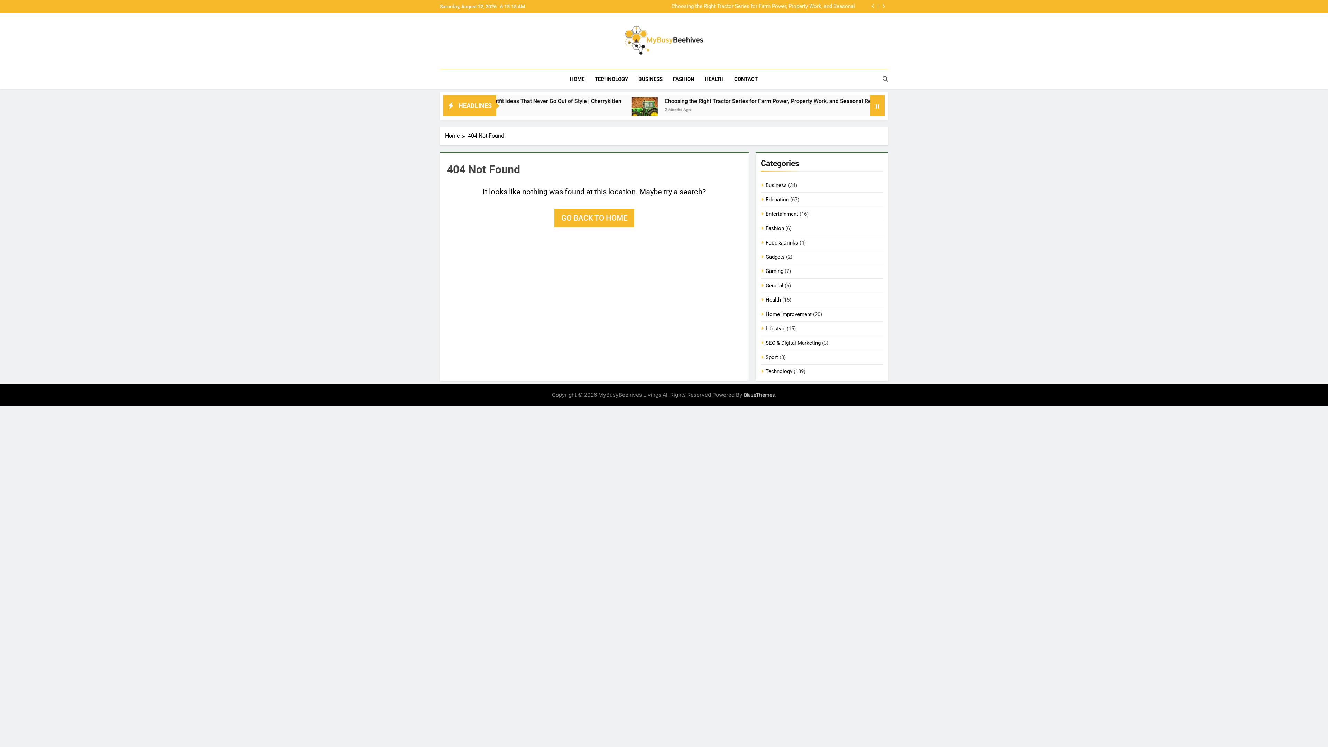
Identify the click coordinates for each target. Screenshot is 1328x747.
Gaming (774, 271)
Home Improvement (789, 314)
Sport (772, 357)
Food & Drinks (782, 243)
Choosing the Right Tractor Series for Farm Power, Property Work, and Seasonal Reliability (763, 6)
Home (577, 79)
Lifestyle (775, 328)
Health (714, 79)
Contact (746, 79)
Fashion (683, 79)
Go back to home (594, 218)
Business (650, 79)
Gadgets (775, 257)
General (774, 286)
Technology (611, 79)
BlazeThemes (759, 395)
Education (777, 199)
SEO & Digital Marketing (793, 343)
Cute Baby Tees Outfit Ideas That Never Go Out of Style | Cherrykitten (497, 101)
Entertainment (782, 214)
